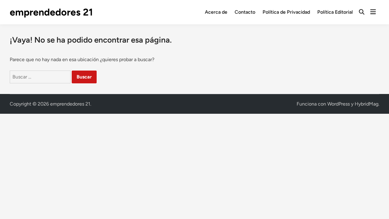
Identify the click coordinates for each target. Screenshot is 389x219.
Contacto (245, 12)
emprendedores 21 (51, 12)
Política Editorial (335, 12)
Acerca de (216, 12)
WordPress (338, 104)
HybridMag (366, 104)
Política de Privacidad (286, 12)
